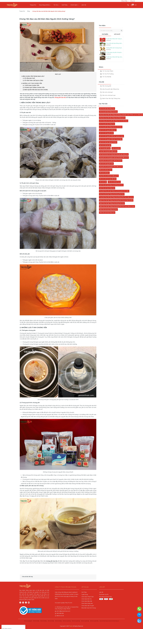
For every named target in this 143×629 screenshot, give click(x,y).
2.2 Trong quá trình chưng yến (33, 87)
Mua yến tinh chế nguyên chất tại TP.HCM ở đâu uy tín (114, 157)
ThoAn (70, 626)
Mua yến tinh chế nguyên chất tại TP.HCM (111, 160)
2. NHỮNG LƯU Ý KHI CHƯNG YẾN (31, 83)
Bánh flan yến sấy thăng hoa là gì (108, 209)
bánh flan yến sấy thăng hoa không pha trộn (111, 185)
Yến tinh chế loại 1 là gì (105, 169)
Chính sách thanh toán (87, 596)
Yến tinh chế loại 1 (107, 92)
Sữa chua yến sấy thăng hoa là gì (108, 111)
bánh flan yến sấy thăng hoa (107, 188)
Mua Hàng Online (44, 5)
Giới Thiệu (65, 5)
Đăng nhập (124, 1)
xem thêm (5, 625)
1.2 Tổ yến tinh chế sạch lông (33, 80)
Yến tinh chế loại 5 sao (108, 95)
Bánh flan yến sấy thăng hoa (107, 212)
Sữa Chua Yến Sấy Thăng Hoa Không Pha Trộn (112, 194)
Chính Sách (74, 5)
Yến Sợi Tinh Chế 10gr (17, 620)
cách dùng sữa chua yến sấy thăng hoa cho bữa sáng (113, 120)
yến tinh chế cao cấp (105, 145)
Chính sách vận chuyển (87, 605)
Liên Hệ (83, 5)
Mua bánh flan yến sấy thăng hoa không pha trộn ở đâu (114, 191)
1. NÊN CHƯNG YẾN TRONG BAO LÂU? (32, 76)
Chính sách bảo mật (86, 601)
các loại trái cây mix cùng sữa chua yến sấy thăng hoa (114, 154)
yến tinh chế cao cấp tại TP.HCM (108, 142)
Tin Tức (56, 5)
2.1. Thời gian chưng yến (31, 85)
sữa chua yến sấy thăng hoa (110, 89)
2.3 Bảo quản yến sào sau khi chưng (35, 89)
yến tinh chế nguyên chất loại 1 (108, 130)
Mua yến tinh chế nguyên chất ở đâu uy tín (111, 166)
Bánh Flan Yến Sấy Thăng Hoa (111, 98)
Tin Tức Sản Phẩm (108, 71)
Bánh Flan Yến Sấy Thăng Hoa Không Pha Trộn (112, 203)
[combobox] (111, 30)
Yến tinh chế (103, 182)
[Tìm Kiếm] (121, 30)
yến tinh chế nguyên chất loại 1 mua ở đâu (111, 139)
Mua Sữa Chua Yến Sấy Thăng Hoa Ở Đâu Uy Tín (112, 117)
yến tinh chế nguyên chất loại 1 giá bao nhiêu (111, 136)
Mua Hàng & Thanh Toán (105, 596)
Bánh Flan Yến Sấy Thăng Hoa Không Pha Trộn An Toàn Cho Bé (116, 200)
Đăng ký (132, 1)
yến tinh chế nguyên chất (106, 133)
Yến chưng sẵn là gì (105, 148)
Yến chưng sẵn (116, 148)
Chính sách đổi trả (86, 599)
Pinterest (23, 602)
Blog (28, 11)
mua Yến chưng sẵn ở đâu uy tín (108, 151)
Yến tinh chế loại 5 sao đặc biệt (108, 179)
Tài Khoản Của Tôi (103, 594)
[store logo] (12, 5)
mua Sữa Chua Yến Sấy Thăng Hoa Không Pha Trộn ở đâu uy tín (116, 197)
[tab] (105, 34)
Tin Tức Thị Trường (108, 74)
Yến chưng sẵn (106, 86)
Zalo (26, 602)
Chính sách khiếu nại (87, 603)
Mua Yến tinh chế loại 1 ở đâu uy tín (109, 175)
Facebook (20, 602)
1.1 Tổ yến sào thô (29, 78)
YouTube (29, 602)
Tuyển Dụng (84, 594)
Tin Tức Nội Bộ (107, 76)
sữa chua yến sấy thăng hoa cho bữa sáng (111, 127)
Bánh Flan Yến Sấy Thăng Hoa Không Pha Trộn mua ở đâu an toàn (117, 206)
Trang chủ (33, 5)
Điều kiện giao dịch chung (88, 608)
